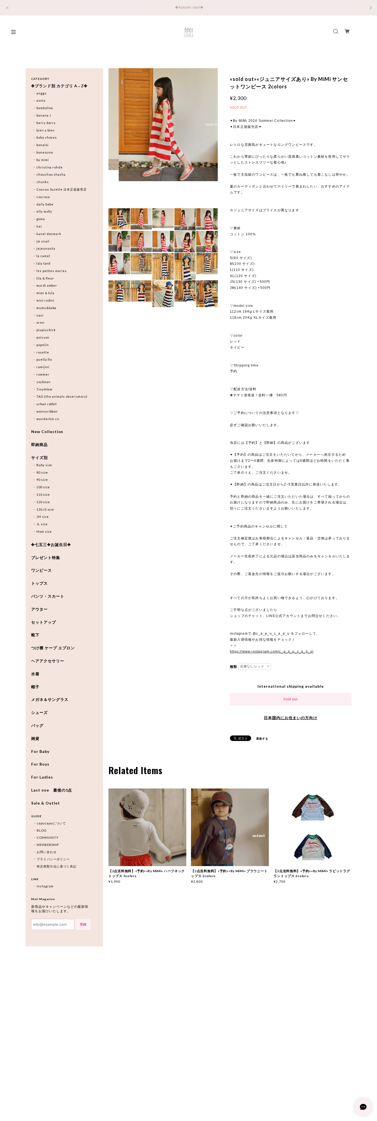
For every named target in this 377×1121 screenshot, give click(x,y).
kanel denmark (48, 234)
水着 (35, 674)
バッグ (37, 725)
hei (39, 226)
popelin (42, 345)
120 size (43, 502)
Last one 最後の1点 (51, 790)
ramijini (42, 367)
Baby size (44, 465)
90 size (42, 479)
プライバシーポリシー (53, 859)
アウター (39, 609)
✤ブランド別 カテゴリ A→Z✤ (59, 86)
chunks (42, 182)
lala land (43, 263)
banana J (43, 115)
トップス (39, 583)
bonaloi (42, 145)
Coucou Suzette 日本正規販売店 (61, 189)
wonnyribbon (47, 411)
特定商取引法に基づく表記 (56, 866)
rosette (42, 352)
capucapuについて (51, 823)
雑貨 (35, 738)
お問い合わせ (47, 852)
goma (40, 219)
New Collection (47, 431)
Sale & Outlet (45, 803)
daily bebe (45, 204)
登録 (83, 924)
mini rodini (45, 300)
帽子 (35, 687)
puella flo (44, 359)
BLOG (42, 830)
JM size (42, 516)
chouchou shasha (51, 174)
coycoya (43, 197)
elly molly (44, 211)
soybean (43, 382)
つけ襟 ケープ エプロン (53, 648)
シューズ (39, 712)
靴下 (35, 635)
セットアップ (43, 622)
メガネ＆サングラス (49, 699)
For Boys (40, 764)
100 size (43, 487)
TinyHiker (44, 389)
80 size (42, 472)
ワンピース (41, 570)
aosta (41, 100)
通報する (262, 738)
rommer (42, 374)
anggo (41, 93)
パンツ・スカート (47, 596)
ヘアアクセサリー (47, 661)
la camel (43, 256)
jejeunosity (46, 248)
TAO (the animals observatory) (61, 396)
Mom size (44, 531)
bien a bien (45, 130)
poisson (42, 337)
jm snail (42, 241)
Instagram (45, 886)
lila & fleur (45, 278)
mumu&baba (46, 308)
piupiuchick (46, 330)
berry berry (46, 123)
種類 (233, 667)
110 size (43, 494)
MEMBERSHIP (48, 844)
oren (40, 322)
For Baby (40, 751)
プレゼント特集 (45, 557)
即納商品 (39, 444)
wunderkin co (47, 419)
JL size (42, 524)
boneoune (44, 152)
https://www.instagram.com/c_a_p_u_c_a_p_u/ (272, 651)
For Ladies (42, 777)
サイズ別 (39, 457)
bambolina (44, 108)
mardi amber (46, 285)
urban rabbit (46, 404)
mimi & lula (45, 293)
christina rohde (49, 167)
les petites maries (51, 271)
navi (40, 315)
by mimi (42, 160)
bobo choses (46, 137)
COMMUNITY (48, 837)
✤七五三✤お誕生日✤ (51, 544)
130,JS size (45, 509)
